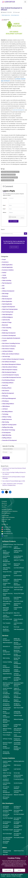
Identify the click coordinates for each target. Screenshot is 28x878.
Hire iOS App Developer (6, 815)
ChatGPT (4, 340)
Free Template (6, 623)
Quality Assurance (7, 419)
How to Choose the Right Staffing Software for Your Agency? (14, 473)
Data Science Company (8, 348)
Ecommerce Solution (6, 769)
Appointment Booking (17, 604)
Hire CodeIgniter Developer (18, 826)
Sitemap (4, 521)
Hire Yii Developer (7, 833)
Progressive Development (17, 739)
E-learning (5, 330)
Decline (19, 870)
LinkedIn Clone (17, 615)
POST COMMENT (13, 221)
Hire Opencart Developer (17, 834)
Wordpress (5, 296)
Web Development (7, 298)
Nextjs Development (6, 651)
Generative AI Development (9, 440)
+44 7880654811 (7, 529)
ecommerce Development (9, 335)
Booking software (6, 388)
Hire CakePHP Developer (17, 818)
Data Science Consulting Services (11, 343)
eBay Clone (17, 613)
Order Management (19, 629)
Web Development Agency (9, 372)
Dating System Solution (7, 776)
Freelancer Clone (7, 547)
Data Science (5, 390)
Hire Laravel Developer (6, 826)
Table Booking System (6, 765)
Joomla (4, 275)
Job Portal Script (18, 589)
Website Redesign (18, 719)
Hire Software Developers (9, 361)
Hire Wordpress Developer (7, 822)
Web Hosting (5, 422)
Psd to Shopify (6, 735)
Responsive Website (6, 725)
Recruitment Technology (8, 429)
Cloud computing (6, 327)
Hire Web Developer (19, 814)
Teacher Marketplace (6, 616)
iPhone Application (7, 301)
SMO (3, 288)
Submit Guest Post (19, 850)
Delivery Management (6, 791)
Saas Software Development (18, 729)
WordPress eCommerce (6, 630)
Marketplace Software (6, 580)
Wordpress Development (17, 704)
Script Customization (18, 735)
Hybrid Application (7, 304)
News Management (8, 613)
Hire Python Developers (6, 807)
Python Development (6, 666)
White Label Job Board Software (10, 353)
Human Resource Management (18, 556)
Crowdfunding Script (17, 572)
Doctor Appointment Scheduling (6, 552)
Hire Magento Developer (17, 822)
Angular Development (17, 662)
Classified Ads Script (6, 576)
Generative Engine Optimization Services (18, 684)
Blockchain (5, 325)
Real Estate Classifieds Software (6, 609)
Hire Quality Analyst (19, 837)
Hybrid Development (6, 716)
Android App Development (17, 712)
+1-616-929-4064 (7, 527)
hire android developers (7, 180)
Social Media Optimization (17, 743)
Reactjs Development (17, 666)
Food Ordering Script (7, 312)
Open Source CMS (18, 707)
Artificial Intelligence (17, 670)
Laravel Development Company (10, 374)
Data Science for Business (9, 346)
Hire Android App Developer (18, 811)
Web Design (5, 293)
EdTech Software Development (18, 776)
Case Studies (5, 515)
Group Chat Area (7, 571)
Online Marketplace (7, 314)
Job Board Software (7, 351)
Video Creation (6, 654)
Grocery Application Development (11, 338)
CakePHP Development (17, 692)
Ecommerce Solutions (8, 270)
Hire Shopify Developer (6, 842)
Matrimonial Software (17, 564)
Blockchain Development (17, 651)
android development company (9, 177)
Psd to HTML (17, 732)
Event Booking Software (8, 380)
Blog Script (5, 627)
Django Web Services (17, 658)
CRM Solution (17, 765)
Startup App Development (6, 752)
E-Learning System (19, 779)
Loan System (17, 769)
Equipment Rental (18, 587)
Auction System (18, 783)
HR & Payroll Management (9, 398)
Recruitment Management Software (11, 364)
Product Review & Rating (18, 620)
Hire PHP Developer (8, 818)
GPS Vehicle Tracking (6, 787)
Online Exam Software (6, 590)
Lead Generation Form (18, 623)
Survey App (17, 773)
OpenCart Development (6, 700)
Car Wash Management (6, 560)
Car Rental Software (16, 787)
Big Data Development (8, 393)
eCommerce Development (6, 704)
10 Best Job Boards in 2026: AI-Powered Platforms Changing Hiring (12, 484)
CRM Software (6, 406)
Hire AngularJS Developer (18, 830)
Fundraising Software (7, 382)
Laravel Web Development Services (11, 377)
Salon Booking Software (6, 568)
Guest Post (5, 385)
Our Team (4, 505)
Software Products (7, 509)
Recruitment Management (6, 598)
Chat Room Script (18, 601)
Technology (5, 414)
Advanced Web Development (7, 708)
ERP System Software (6, 797)
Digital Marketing (6, 435)
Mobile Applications (6, 15)
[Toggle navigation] (25, 2)
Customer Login (6, 519)
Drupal (4, 259)
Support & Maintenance (17, 689)
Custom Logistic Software (7, 762)
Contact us (4, 524)
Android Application (15, 15)
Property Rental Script (18, 608)
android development (19, 110)
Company (4, 501)
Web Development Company (9, 369)
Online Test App (7, 773)
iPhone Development (6, 712)
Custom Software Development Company (13, 359)
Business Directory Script (8, 594)
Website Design (18, 715)
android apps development (8, 174)
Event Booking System (6, 783)
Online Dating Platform (8, 403)
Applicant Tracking (19, 560)
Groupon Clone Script (6, 584)
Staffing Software (6, 437)
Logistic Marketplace (17, 547)
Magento (4, 277)
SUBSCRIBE (6, 457)
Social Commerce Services (7, 689)
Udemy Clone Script (8, 587)
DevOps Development (17, 655)
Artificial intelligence (7, 317)
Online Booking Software (17, 580)
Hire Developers (6, 513)
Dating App (5, 395)
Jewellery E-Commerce (6, 779)
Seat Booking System (6, 556)
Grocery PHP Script (19, 593)
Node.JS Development (17, 696)
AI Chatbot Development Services (17, 679)
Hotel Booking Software (17, 791)
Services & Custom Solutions (9, 511)
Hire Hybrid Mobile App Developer (7, 838)
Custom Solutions (8, 758)
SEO (3, 285)
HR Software (5, 401)
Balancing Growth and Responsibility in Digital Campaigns (13, 477)
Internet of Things (6, 322)
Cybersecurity (6, 319)
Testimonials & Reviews (8, 517)
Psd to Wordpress (7, 732)
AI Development (6, 432)
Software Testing (6, 416)
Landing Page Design (17, 725)
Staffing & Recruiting (7, 427)
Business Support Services (7, 743)
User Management (8, 794)
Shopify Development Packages (17, 748)
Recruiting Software (7, 411)
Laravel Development (6, 639)
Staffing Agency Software (18, 551)
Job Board (5, 409)
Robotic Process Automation (18, 647)
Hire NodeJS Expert (8, 829)
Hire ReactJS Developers (17, 807)
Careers (4, 507)
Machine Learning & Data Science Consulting (8, 684)
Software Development (8, 291)
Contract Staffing (7, 662)
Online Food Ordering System (10, 309)
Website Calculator (19, 794)
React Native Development (6, 670)
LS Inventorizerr (18, 575)
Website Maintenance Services (6, 721)
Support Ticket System (7, 564)
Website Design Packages (7, 851)
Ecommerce (5, 262)
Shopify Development (6, 747)
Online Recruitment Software (9, 367)
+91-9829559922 (7, 531)
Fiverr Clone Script (18, 544)
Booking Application (19, 761)
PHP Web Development (6, 692)
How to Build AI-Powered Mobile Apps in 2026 (13, 481)
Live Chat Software (19, 567)
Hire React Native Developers (7, 811)
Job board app (6, 356)
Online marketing (6, 280)
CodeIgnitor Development (6, 696)
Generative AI (6, 646)
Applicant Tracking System (9, 424)
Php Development (7, 283)
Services (5, 636)
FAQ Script (16, 627)
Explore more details (9, 864)
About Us (4, 503)
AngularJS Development (8, 306)
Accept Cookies (7, 870)
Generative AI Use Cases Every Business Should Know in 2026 (14, 469)
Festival (4, 272)
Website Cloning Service (7, 729)
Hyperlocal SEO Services (7, 678)
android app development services (10, 171)
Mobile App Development (8, 332)
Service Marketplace (17, 584)
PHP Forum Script (7, 619)
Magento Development (17, 700)
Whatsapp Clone (7, 601)
